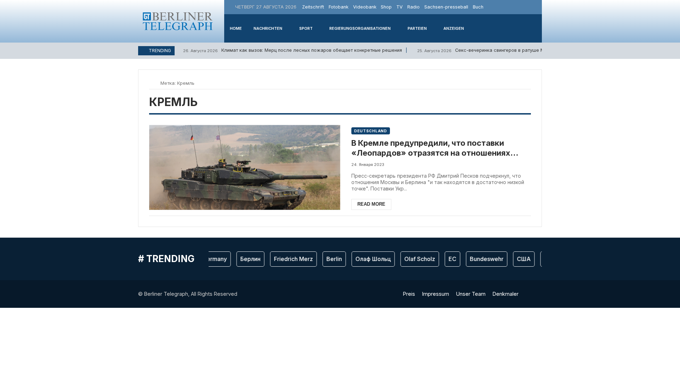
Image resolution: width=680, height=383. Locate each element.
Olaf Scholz (416, 258)
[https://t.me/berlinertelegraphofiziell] (535, 7)
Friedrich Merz (290, 258)
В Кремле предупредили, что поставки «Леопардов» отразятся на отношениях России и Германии (430, 148)
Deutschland (370, 131)
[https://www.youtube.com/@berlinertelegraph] (527, 7)
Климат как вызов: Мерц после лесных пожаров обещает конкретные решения (292, 50)
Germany (211, 258)
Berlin (331, 258)
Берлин (247, 258)
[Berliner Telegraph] (177, 21)
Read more (371, 204)
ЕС (449, 258)
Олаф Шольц (369, 258)
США (520, 258)
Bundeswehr (483, 258)
